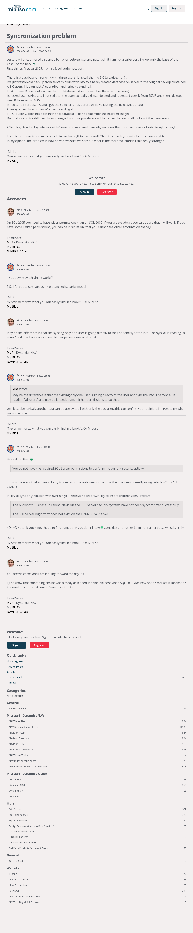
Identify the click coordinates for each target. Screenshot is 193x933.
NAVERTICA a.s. (17, 251)
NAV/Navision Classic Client (97, 727)
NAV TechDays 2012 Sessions (97, 902)
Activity (11, 672)
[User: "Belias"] (10, 49)
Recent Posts (15, 667)
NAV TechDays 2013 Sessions (97, 896)
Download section (97, 879)
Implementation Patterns (98, 842)
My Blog (12, 161)
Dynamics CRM (97, 785)
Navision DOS (97, 744)
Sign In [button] (84, 192)
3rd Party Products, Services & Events (97, 848)
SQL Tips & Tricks (97, 820)
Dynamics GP (97, 791)
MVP (10, 242)
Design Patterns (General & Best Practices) (97, 826)
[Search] (147, 8)
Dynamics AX (97, 779)
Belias (20, 47)
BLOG (16, 247)
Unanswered (96, 677)
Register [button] (107, 192)
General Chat (97, 861)
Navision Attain (97, 732)
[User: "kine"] (10, 212)
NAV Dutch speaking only (97, 761)
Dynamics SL (97, 796)
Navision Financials (97, 738)
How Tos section (97, 885)
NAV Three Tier (97, 721)
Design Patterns (98, 837)
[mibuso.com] (22, 8)
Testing (97, 874)
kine (19, 209)
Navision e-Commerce (97, 749)
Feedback (97, 891)
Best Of (11, 682)
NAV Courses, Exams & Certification (97, 766)
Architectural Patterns (22, 831)
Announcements (97, 708)
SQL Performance (97, 815)
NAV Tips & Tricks (97, 755)
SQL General (97, 809)
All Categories (15, 661)
